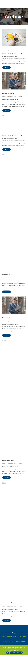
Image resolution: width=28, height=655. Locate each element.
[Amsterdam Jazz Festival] (14, 540)
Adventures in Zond (7, 274)
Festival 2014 (5, 132)
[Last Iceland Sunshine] (14, 398)
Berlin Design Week (7, 50)
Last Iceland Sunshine (8, 460)
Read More (6, 67)
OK (7, 652)
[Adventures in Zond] (14, 212)
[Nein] (26, 650)
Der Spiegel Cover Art (8, 93)
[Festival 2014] (14, 121)
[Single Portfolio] (14, 305)
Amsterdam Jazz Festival (8, 602)
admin (21, 53)
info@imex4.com (8, 642)
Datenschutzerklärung (16, 652)
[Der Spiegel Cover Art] (14, 80)
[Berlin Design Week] (14, 37)
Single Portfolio (6, 317)
